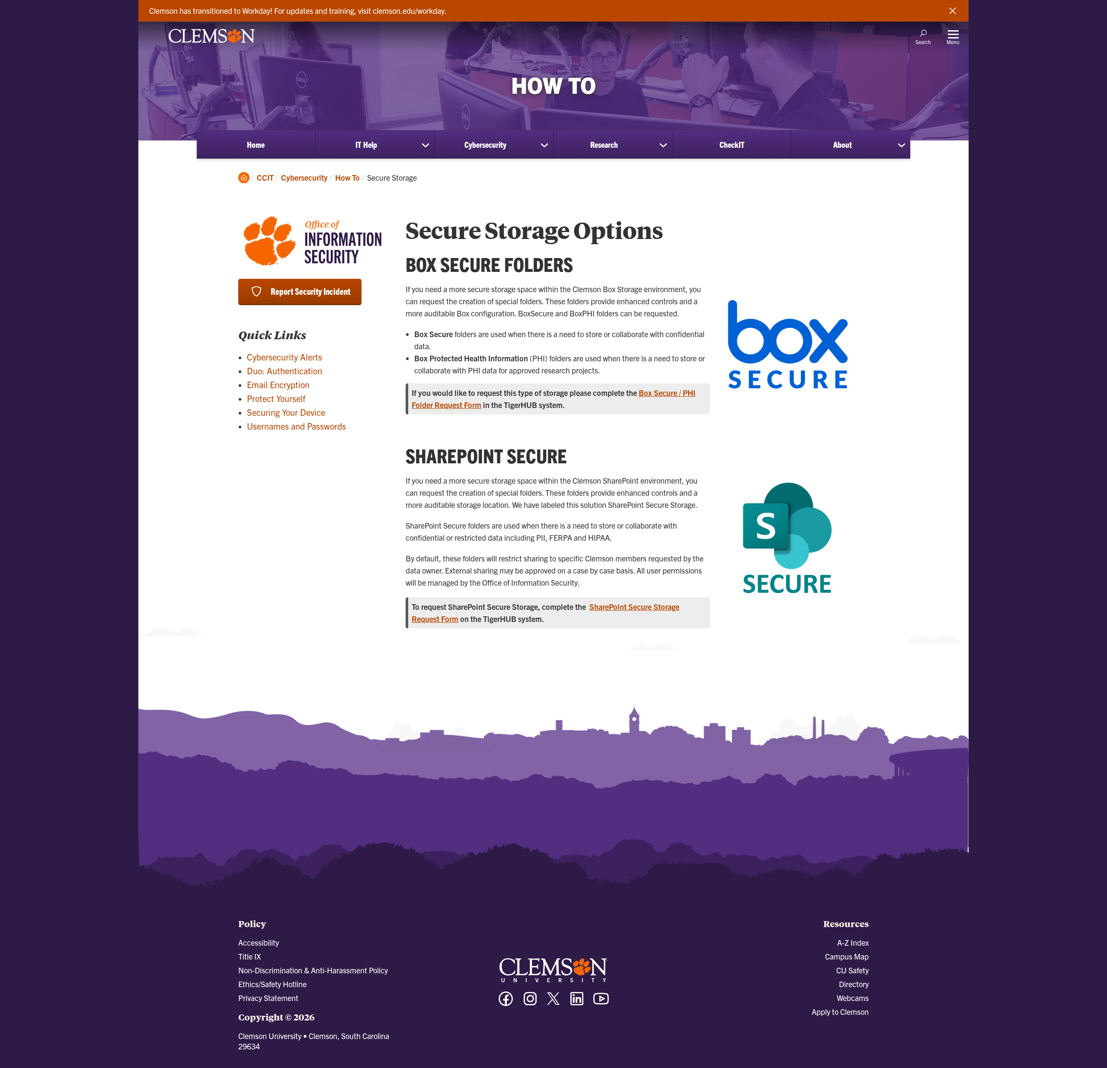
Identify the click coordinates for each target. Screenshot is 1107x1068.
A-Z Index (853, 942)
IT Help (366, 144)
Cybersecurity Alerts (284, 356)
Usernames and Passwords (296, 426)
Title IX (249, 956)
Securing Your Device (286, 412)
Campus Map (847, 956)
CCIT (265, 177)
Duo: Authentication (284, 370)
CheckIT (732, 144)
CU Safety (852, 970)
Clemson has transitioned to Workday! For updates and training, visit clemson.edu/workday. (298, 11)
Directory (854, 984)
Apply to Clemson (840, 1012)
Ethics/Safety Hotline (272, 984)
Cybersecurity (485, 144)
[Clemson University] (212, 44)
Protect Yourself (276, 398)
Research (604, 144)
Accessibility (258, 942)
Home (256, 144)
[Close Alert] (952, 11)
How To (347, 177)
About (842, 144)
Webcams (853, 998)
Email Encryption (278, 384)
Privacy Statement (268, 998)
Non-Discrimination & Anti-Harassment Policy (313, 970)
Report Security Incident (310, 291)
